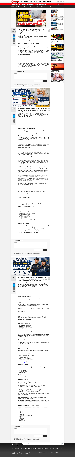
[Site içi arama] (63, 1)
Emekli (61, 448)
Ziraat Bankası (22, 448)
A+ (48, 29)
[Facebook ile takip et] (56, 444)
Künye (36, 443)
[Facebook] (14, 35)
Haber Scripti (36, 446)
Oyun (29, 443)
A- (48, 110)
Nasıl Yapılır (32, 448)
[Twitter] (14, 36)
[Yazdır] (14, 41)
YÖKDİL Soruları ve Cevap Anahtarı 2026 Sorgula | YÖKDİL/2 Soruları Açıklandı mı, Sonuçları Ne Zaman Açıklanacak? (19, 453)
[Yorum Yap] (14, 43)
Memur (18, 448)
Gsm (35, 448)
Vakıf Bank (43, 448)
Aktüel (29, 448)
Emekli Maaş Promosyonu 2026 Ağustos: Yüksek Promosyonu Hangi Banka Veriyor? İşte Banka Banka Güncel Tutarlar (19, 452)
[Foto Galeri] (59, 1)
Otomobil (47, 448)
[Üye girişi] (61, 444)
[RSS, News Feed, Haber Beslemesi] (59, 444)
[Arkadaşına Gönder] (14, 40)
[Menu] (56, 1)
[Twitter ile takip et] (57, 444)
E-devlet (26, 448)
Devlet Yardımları (57, 448)
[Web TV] (58, 1)
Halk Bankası (39, 448)
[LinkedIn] (14, 38)
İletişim (39, 443)
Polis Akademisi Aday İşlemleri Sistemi (23, 362)
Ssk (12, 448)
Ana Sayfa (32, 443)
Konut (50, 448)
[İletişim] (61, 1)
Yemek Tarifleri (26, 443)
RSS (40, 443)
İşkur (53, 448)
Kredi (15, 448)
